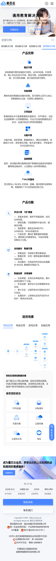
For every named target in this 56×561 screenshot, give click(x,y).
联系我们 (28, 510)
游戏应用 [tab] (33, 325)
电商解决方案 (35, 46)
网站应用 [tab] (8, 325)
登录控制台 (39, 29)
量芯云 (8, 3)
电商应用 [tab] (20, 325)
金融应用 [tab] (45, 325)
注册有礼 (9, 472)
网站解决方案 (21, 46)
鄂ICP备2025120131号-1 (34, 530)
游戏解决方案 (7, 46)
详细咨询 (14, 29)
